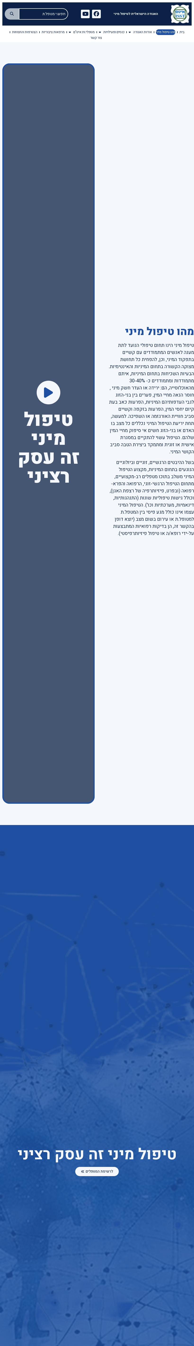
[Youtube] (85, 14)
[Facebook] (96, 14)
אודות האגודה (142, 32)
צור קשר (96, 37)
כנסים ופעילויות (113, 32)
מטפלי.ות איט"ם (84, 32)
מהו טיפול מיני (165, 32)
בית (182, 32)
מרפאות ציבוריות (53, 32)
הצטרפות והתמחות (24, 32)
